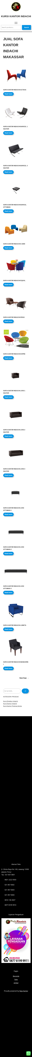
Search (26, 27)
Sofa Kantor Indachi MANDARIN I (15, 663)
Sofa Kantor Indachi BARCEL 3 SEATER (15, 167)
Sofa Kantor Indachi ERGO (14, 317)
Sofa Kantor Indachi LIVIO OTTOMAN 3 (13, 587)
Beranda (16, 976)
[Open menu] (16, 23)
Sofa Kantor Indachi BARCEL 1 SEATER (15, 128)
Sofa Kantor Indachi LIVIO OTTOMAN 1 (13, 509)
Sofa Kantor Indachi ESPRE (14, 354)
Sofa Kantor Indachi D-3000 (14, 244)
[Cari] (25, 690)
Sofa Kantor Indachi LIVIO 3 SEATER (14, 470)
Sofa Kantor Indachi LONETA (14, 625)
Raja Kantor (23, 991)
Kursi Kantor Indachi (16, 16)
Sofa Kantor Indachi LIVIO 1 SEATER (14, 392)
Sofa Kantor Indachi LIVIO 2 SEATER (14, 431)
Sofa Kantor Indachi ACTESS (14, 90)
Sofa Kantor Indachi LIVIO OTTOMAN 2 (13, 548)
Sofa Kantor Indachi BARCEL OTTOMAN (14, 206)
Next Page (24, 678)
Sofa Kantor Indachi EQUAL (14, 280)
